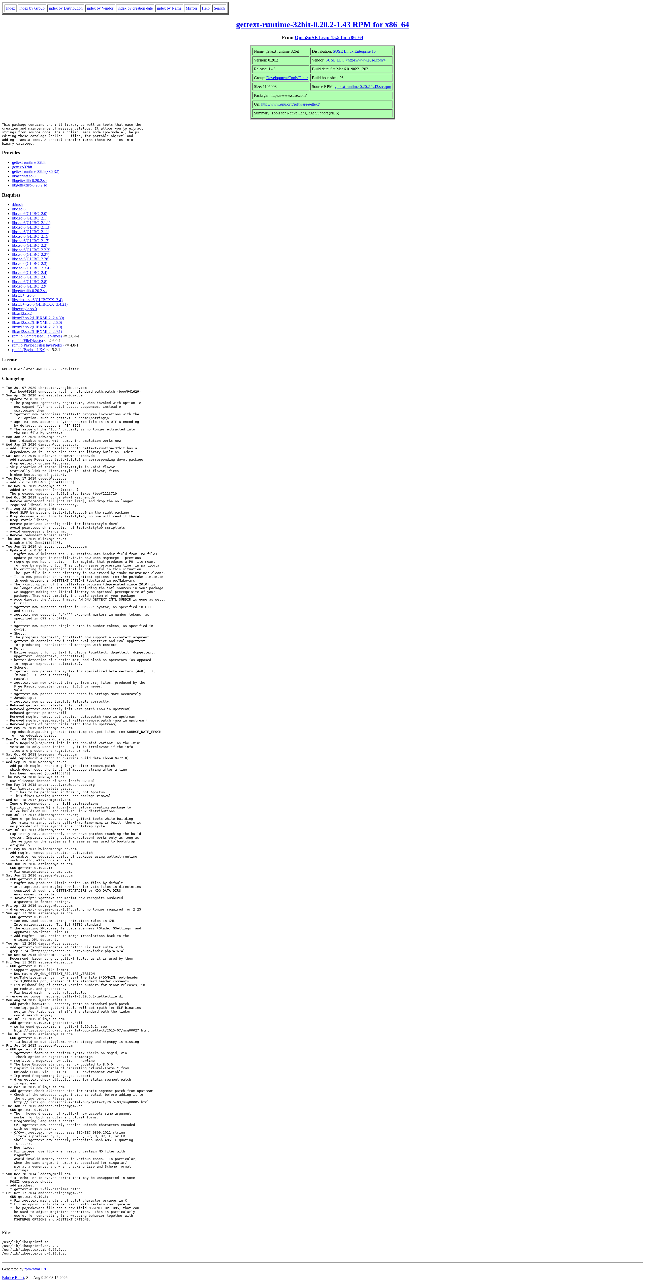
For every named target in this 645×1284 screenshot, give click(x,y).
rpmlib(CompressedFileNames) (37, 336)
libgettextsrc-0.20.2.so (29, 185)
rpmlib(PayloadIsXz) (28, 350)
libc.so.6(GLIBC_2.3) (29, 263)
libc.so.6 (18, 209)
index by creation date (135, 8)
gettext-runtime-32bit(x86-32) (35, 171)
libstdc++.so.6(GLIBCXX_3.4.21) (40, 304)
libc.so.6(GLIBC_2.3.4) (31, 268)
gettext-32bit (22, 167)
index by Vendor (100, 8)
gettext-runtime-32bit (28, 162)
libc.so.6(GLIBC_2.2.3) (31, 250)
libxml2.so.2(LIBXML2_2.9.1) (37, 331)
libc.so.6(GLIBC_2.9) (29, 286)
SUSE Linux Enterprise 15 (354, 51)
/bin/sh (17, 204)
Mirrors (192, 8)
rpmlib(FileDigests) (27, 340)
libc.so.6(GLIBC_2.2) (29, 245)
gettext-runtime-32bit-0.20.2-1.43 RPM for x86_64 (322, 24)
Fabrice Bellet (13, 1277)
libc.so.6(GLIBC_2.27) (30, 254)
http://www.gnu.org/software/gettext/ (290, 104)
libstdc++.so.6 (23, 295)
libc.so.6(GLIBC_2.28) (30, 259)
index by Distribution (66, 8)
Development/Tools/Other (287, 78)
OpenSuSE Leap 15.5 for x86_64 (329, 37)
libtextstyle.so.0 (24, 309)
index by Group (32, 8)
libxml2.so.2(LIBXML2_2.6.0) (37, 322)
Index (10, 8)
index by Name (169, 8)
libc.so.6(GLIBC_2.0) (29, 213)
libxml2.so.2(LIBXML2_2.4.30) (38, 318)
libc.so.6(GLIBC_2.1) (29, 218)
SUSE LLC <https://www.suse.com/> (356, 60)
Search (219, 8)
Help (206, 8)
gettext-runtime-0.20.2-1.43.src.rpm (363, 86)
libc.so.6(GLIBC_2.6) (29, 277)
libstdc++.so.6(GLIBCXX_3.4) (37, 300)
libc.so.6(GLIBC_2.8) (29, 281)
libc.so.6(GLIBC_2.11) (30, 232)
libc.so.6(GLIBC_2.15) (30, 236)
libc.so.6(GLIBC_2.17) (30, 241)
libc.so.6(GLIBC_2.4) (29, 272)
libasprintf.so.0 (24, 176)
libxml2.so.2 (22, 313)
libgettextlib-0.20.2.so (29, 180)
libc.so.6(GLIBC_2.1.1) (31, 223)
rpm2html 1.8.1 (36, 1269)
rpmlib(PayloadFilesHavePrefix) (37, 345)
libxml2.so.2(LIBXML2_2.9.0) (37, 327)
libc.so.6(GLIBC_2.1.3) (31, 227)
